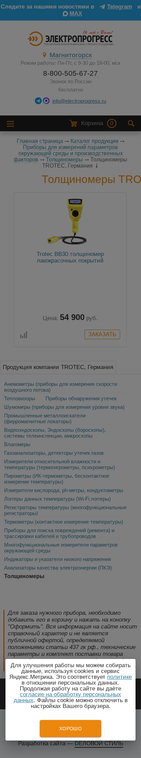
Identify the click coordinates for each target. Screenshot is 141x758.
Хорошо (70, 728)
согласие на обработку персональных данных (67, 697)
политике (119, 677)
